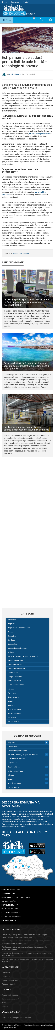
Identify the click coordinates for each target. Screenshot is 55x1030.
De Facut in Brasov (10, 905)
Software (11, 705)
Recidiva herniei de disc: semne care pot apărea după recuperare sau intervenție (27, 960)
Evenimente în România (16, 668)
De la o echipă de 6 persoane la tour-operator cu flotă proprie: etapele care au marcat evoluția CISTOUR (26, 302)
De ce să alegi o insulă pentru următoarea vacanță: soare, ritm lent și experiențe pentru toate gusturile (26, 366)
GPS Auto (5, 1006)
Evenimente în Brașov (15, 664)
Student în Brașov (14, 713)
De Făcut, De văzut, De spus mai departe (22, 656)
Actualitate (12, 620)
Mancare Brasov (9, 920)
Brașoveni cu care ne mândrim (19, 628)
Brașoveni (11, 624)
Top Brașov (12, 717)
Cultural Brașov (9, 901)
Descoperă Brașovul (15, 660)
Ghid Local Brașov (14, 681)
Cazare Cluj (6, 973)
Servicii (26, 253)
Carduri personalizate (10, 980)
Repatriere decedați (9, 984)
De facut (11, 652)
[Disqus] (27, 501)
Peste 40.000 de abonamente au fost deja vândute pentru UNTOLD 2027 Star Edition (26, 954)
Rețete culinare (13, 697)
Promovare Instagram (10, 995)
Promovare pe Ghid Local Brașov (16, 897)
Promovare (15, 2)
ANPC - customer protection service (16, 1018)
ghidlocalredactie (15, 74)
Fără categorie (13, 673)
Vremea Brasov (13, 721)
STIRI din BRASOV (14, 709)
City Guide (11, 640)
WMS (4, 1003)
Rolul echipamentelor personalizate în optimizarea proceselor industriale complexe (26, 428)
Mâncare (11, 689)
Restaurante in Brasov (11, 916)
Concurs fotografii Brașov (17, 648)
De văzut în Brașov (10, 909)
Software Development (10, 999)
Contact (26, 2)
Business (11, 632)
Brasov (4, 2)
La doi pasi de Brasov (16, 685)
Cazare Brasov (13, 636)
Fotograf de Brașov (15, 677)
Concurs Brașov (13, 644)
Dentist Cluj (6, 976)
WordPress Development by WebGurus (38, 1025)
